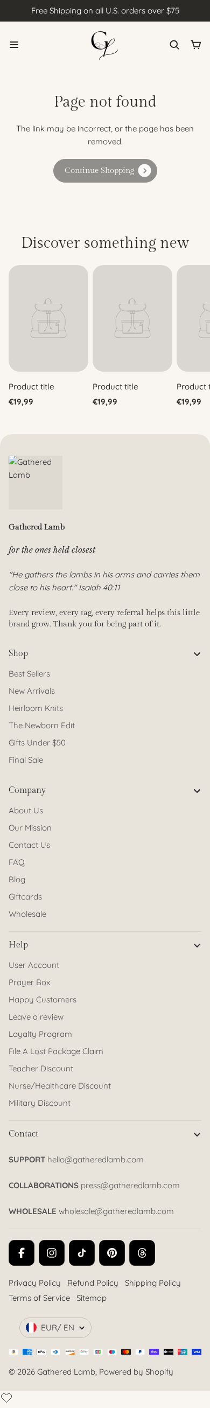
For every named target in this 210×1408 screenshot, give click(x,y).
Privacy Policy (35, 1283)
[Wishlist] (6, 1397)
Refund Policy (92, 1283)
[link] (105, 171)
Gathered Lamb (66, 1372)
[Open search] (174, 44)
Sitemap (91, 1298)
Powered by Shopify (136, 1372)
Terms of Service (39, 1298)
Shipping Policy (153, 1283)
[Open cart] (196, 44)
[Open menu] (14, 44)
